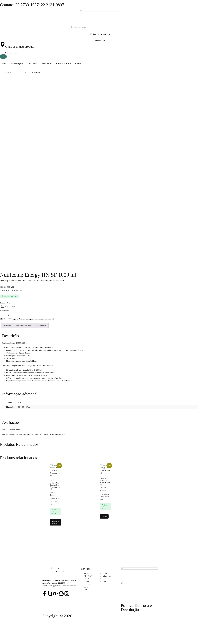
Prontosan (45, 64)
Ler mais (104, 516)
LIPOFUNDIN (32, 64)
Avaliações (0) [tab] (40, 325)
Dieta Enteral (10, 73)
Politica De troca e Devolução (136, 607)
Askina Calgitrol (17, 64)
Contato (78, 64)
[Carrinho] (3, 56)
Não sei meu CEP (4, 310)
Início (2, 73)
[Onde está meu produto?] (2, 44)
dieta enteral (36, 319)
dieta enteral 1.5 (48, 319)
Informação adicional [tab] (23, 325)
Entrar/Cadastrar (100, 34)
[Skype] (49, 593)
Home (4, 64)
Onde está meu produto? (20, 46)
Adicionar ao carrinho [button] (55, 522)
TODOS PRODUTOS (63, 64)
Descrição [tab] (7, 325)
